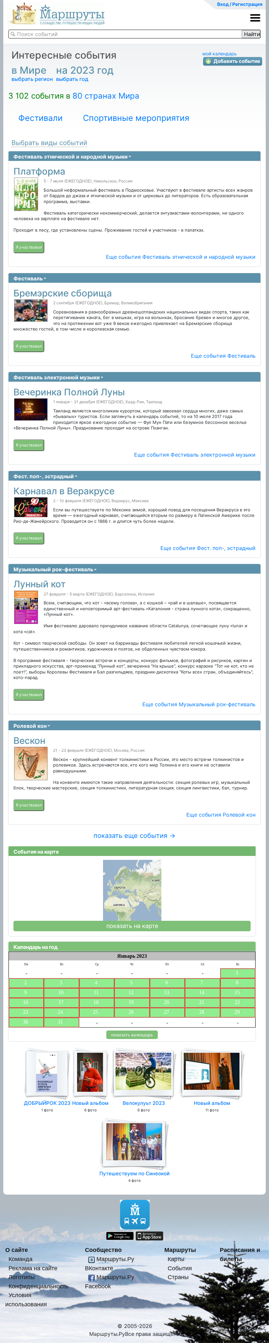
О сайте (16, 1249)
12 (131, 992)
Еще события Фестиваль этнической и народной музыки (181, 257)
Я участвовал (29, 247)
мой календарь (219, 53)
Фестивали (40, 118)
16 (25, 1002)
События (180, 1268)
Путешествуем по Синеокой (134, 1173)
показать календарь (132, 1034)
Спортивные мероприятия (136, 118)
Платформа (39, 171)
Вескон (29, 740)
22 (237, 1002)
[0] (28, 194)
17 (61, 1002)
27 (166, 1012)
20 (166, 1002)
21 (201, 1002)
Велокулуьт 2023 (144, 1103)
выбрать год (72, 79)
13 (166, 992)
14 (201, 992)
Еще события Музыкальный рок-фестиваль (199, 704)
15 (237, 992)
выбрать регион (32, 79)
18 (96, 1002)
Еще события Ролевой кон (221, 814)
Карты (176, 1259)
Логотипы (22, 1277)
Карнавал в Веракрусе (63, 491)
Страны (178, 1277)
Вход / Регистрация (239, 4)
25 (95, 1012)
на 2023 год (86, 70)
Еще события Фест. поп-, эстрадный (208, 548)
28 (201, 1012)
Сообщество (103, 1249)
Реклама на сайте (33, 1268)
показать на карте (132, 925)
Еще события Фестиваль (223, 355)
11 (96, 992)
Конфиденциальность (38, 1286)
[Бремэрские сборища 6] (33, 310)
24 (60, 1012)
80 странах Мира (105, 96)
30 (25, 1022)
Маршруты (180, 1249)
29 (237, 1012)
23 (25, 1012)
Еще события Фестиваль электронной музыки (195, 454)
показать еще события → (134, 836)
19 (131, 1002)
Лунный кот (39, 584)
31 (60, 1022)
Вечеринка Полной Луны (69, 392)
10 (61, 992)
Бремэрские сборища (62, 293)
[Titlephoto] (33, 409)
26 (131, 1012)
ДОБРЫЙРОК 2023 (47, 1103)
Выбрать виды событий (49, 143)
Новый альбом (90, 1103)
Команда (20, 1259)
